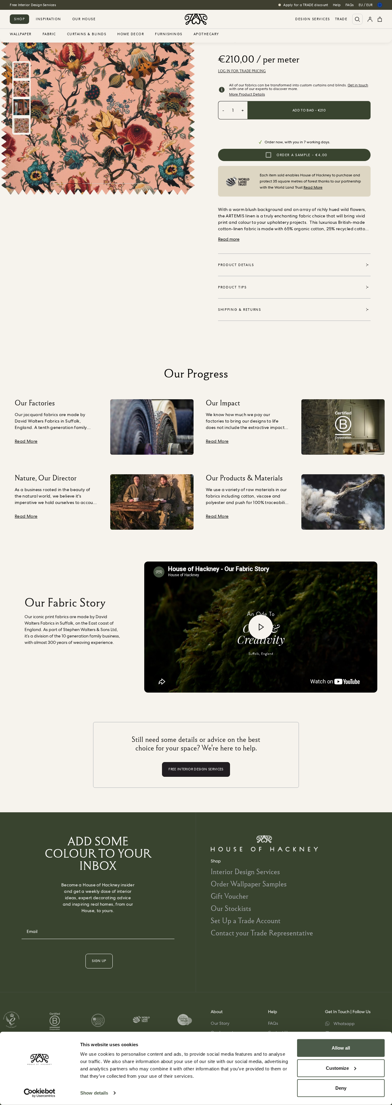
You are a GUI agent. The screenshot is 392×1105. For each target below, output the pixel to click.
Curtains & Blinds (87, 34)
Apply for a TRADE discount (305, 5)
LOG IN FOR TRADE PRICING (242, 71)
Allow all (341, 1048)
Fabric (49, 34)
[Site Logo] (196, 19)
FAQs (349, 5)
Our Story (220, 1023)
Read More (312, 187)
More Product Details (247, 94)
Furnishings (169, 34)
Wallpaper (21, 34)
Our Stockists (231, 908)
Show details (94, 1093)
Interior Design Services (245, 871)
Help (337, 5)
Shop (19, 19)
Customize (337, 1067)
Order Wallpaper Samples (249, 883)
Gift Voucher (229, 896)
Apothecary (206, 34)
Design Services (312, 19)
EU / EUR (365, 5)
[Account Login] (370, 19)
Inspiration (48, 19)
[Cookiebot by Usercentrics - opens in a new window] (39, 1093)
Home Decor (130, 34)
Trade (341, 19)
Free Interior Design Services (33, 5)
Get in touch (358, 85)
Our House (84, 19)
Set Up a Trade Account (246, 920)
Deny (340, 1088)
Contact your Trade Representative (262, 932)
